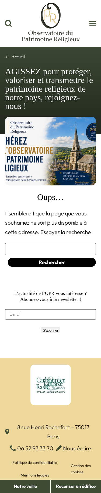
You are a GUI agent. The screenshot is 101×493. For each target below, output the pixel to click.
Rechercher (52, 262)
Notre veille (25, 486)
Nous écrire (77, 448)
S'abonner (50, 330)
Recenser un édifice (76, 486)
